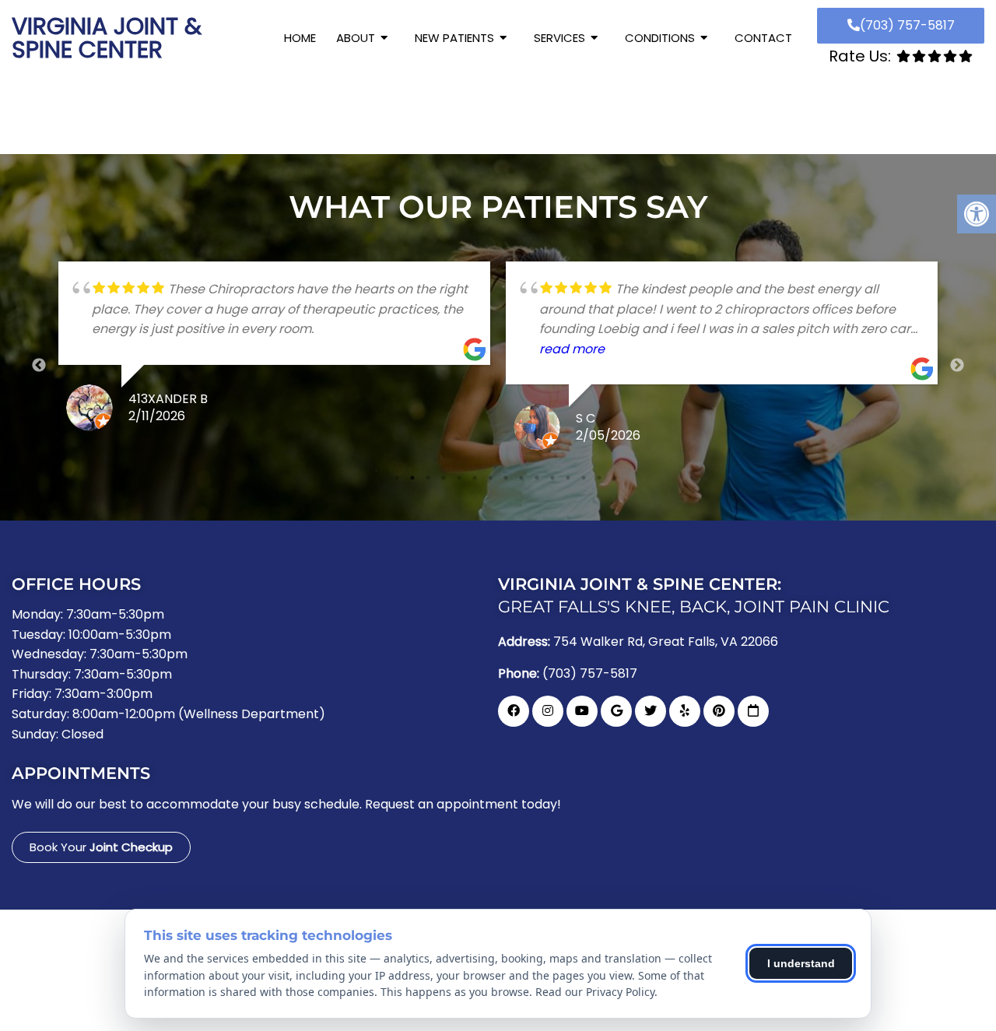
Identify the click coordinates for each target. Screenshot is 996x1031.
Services (559, 38)
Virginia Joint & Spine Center (107, 38)
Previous (39, 365)
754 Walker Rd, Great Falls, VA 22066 (665, 642)
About (355, 38)
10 (537, 478)
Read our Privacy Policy (594, 991)
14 (599, 478)
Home (300, 38)
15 (614, 478)
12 (568, 478)
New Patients (454, 38)
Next (957, 365)
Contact (763, 38)
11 (552, 478)
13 (583, 478)
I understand (801, 963)
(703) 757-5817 (907, 25)
